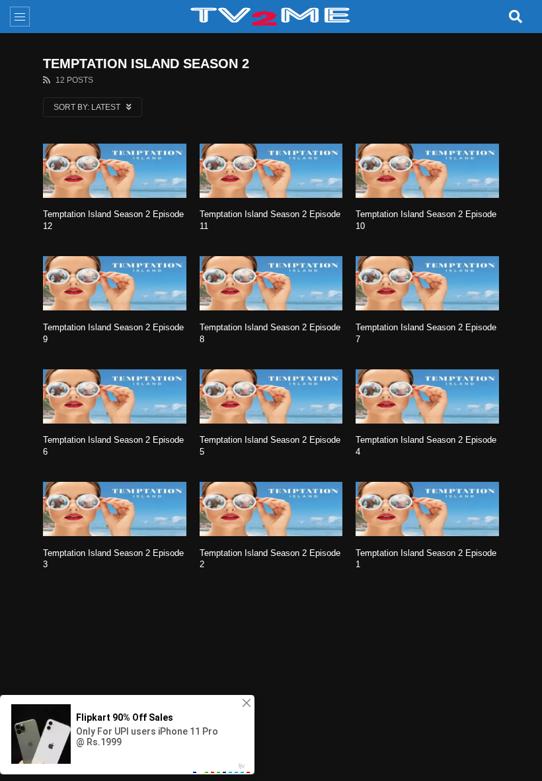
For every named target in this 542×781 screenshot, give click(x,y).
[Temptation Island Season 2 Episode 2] (271, 509)
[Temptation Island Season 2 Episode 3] (114, 509)
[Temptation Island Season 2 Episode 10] (427, 171)
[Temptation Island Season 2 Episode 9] (114, 283)
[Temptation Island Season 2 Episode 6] (114, 396)
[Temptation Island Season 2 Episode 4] (427, 396)
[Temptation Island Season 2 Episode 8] (271, 283)
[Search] (515, 16)
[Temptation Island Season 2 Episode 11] (271, 171)
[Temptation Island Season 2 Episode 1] (427, 509)
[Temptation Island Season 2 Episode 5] (271, 396)
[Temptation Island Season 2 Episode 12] (114, 171)
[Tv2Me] (271, 16)
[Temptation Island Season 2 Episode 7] (427, 283)
